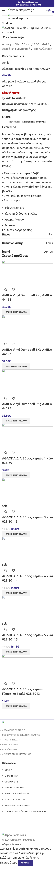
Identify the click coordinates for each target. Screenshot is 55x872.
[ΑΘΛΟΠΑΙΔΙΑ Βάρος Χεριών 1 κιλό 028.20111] (27, 436)
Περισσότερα (9, 862)
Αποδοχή (25, 863)
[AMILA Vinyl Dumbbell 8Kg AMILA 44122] (27, 327)
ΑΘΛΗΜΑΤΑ (41, 44)
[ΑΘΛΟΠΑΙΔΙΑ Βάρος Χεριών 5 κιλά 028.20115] (27, 608)
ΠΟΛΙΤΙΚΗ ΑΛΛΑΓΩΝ (15, 799)
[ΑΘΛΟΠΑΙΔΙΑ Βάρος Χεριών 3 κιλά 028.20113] (27, 490)
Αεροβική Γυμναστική (16, 48)
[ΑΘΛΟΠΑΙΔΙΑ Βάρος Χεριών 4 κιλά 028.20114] (27, 549)
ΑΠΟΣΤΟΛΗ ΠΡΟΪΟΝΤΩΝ (17, 793)
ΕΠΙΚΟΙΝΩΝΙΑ (11, 776)
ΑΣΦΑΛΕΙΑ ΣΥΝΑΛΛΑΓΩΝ (17, 805)
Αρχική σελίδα (11, 44)
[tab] (14, 122)
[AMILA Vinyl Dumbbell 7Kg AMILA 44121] (27, 273)
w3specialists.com (11, 844)
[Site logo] (21, 9)
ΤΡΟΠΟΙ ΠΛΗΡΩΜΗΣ (15, 787)
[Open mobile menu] (3, 11)
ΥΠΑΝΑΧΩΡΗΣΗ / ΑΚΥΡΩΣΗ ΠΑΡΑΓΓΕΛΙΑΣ (25, 811)
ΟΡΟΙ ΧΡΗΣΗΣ (11, 781)
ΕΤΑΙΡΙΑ (8, 770)
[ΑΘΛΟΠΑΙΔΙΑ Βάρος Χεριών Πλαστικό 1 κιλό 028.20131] (27, 667)
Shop (27, 44)
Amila (5, 62)
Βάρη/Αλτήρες (42, 48)
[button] (16, 312)
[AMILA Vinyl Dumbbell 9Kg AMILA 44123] (27, 381)
